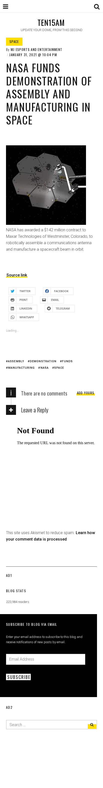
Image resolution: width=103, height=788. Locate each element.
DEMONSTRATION (43, 361)
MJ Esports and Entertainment (36, 49)
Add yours (85, 392)
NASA (44, 367)
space (59, 367)
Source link (16, 275)
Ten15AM (51, 22)
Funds (67, 361)
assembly (16, 361)
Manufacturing (21, 367)
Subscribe (18, 677)
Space (14, 41)
